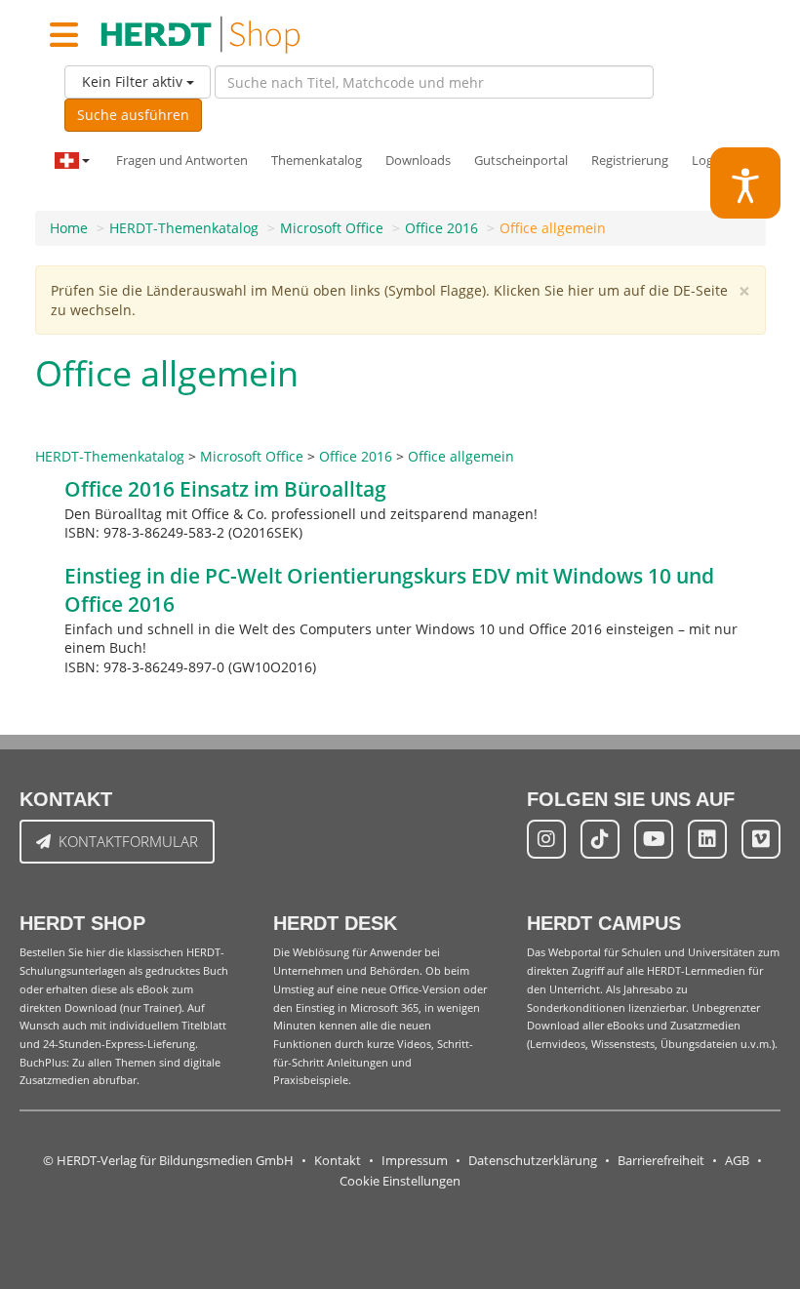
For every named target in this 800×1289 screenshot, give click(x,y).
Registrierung (629, 160)
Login (708, 160)
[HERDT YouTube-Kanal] (653, 839)
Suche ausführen (133, 114)
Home (69, 228)
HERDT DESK (335, 923)
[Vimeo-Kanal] (760, 839)
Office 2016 (441, 228)
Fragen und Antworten (182, 160)
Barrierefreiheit (661, 1160)
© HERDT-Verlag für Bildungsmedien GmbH (168, 1160)
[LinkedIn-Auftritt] (707, 839)
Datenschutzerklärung (532, 1160)
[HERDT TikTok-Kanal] (600, 839)
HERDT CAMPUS (604, 923)
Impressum (414, 1160)
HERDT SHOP (82, 923)
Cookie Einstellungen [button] (400, 1181)
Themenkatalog (316, 160)
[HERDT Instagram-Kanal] (546, 839)
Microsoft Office (331, 228)
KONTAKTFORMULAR (128, 841)
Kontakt (337, 1160)
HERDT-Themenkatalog (184, 228)
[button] (745, 183)
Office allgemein (553, 228)
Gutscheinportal (521, 160)
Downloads (418, 160)
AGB (737, 1160)
